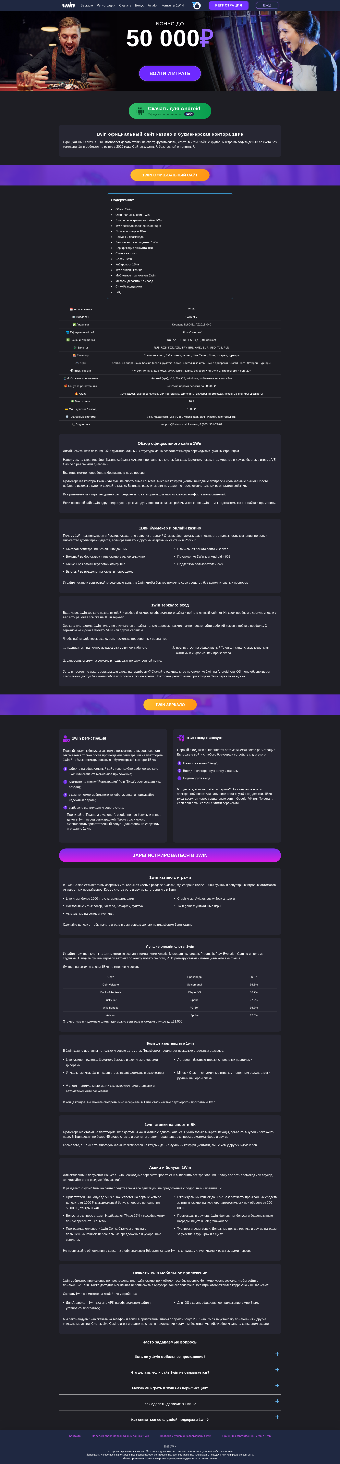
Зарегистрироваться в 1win (170, 855)
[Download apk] (170, 111)
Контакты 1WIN (173, 5)
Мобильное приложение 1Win (135, 275)
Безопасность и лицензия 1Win (136, 242)
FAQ (118, 292)
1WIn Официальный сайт (170, 175)
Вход (267, 5)
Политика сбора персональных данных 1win (120, 1435)
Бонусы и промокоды (129, 236)
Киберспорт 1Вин (127, 264)
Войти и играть (170, 73)
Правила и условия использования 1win (186, 1435)
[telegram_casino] (196, 6)
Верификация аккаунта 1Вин (134, 247)
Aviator (153, 5)
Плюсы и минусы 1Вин (130, 231)
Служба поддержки (128, 286)
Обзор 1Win (123, 209)
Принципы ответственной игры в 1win (246, 1435)
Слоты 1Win (123, 259)
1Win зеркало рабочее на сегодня (138, 225)
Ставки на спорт (126, 253)
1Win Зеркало (170, 705)
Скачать (125, 5)
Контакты (75, 1435)
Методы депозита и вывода (134, 281)
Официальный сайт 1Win (132, 214)
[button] (333, 1447)
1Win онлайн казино (128, 270)
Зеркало (87, 5)
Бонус (139, 5)
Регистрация (106, 5)
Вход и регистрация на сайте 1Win (138, 220)
